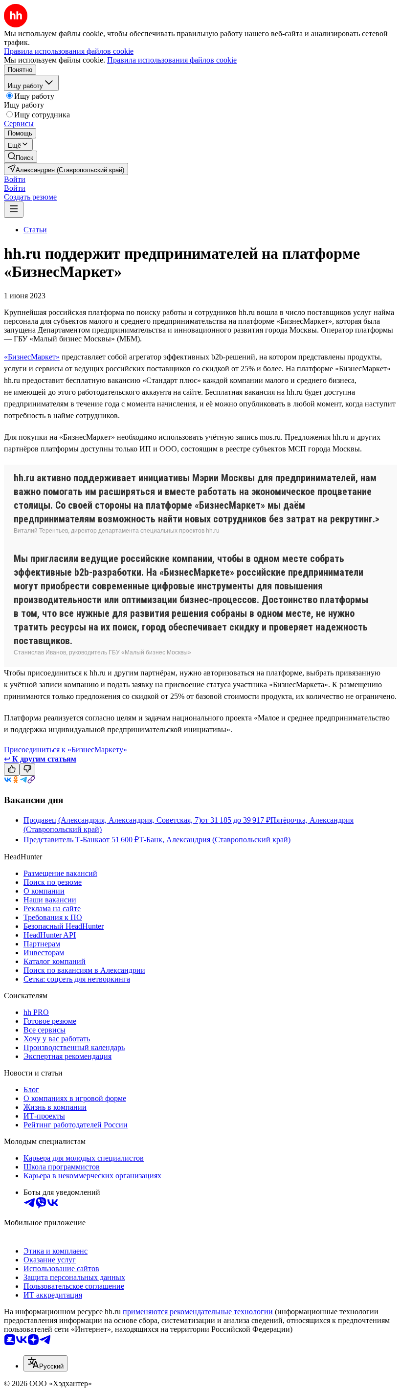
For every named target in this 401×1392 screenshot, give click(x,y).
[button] (14, 179)
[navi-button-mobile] (13, 210)
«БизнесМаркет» (32, 357)
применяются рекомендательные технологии (198, 1311)
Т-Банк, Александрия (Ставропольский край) (214, 839)
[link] (20, 157)
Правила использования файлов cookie (172, 60)
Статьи (35, 229)
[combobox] (45, 1363)
